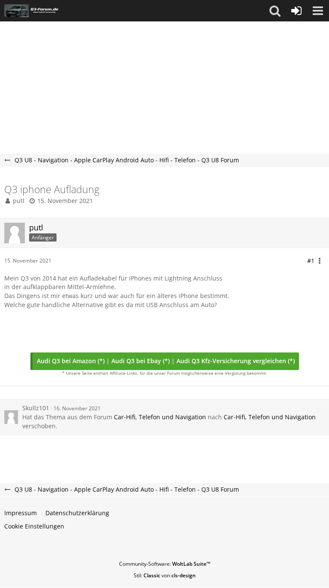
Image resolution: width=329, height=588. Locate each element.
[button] (275, 10)
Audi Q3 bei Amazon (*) (71, 361)
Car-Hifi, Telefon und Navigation (160, 417)
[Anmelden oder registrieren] (296, 10)
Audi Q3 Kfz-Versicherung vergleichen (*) (235, 361)
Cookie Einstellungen (34, 526)
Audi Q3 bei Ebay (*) (140, 361)
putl (18, 201)
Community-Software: (164, 563)
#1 (310, 261)
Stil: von (165, 575)
